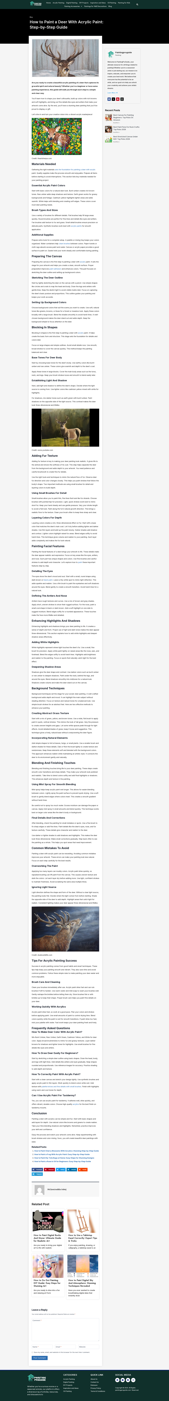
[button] (137, 4)
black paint (48, 580)
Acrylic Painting (58, 3)
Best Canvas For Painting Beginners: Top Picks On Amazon (123, 117)
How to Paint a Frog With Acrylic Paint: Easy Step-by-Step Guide (62, 1154)
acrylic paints (76, 226)
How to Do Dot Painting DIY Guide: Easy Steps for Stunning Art (47, 1283)
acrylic (82, 262)
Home (48, 3)
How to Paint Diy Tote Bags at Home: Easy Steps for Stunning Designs (64, 1158)
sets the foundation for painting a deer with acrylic (75, 170)
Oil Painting (112, 3)
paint (80, 562)
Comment (37, 1320)
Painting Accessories (72, 6)
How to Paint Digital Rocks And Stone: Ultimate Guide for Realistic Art (47, 1238)
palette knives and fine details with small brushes (61, 1087)
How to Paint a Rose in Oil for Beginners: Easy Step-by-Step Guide (62, 1161)
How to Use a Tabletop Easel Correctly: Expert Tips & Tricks (82, 1238)
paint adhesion (55, 269)
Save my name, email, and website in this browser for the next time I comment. (62, 1352)
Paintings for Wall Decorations (95, 6)
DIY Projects (83, 3)
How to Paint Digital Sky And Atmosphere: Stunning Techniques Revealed (82, 1283)
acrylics (76, 1104)
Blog (110, 6)
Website (82, 1347)
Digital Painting (71, 3)
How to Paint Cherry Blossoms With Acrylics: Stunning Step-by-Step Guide (66, 1151)
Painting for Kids (124, 3)
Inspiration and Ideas (98, 3)
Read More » (116, 122)
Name (36, 1347)
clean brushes (64, 244)
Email (58, 1347)
